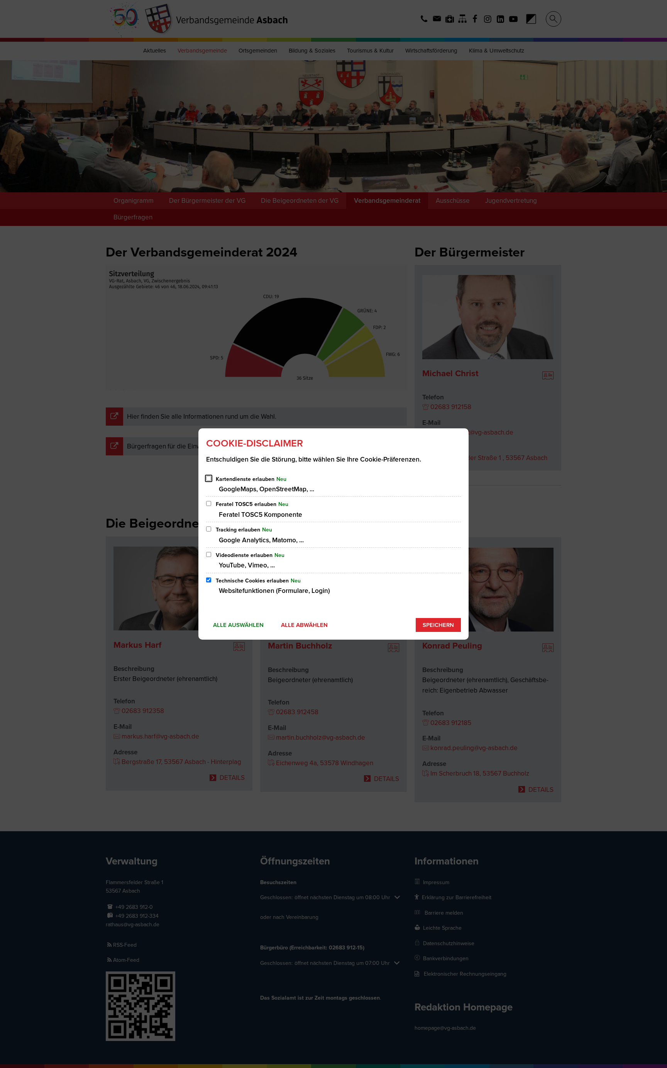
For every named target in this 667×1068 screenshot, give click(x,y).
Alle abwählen (304, 624)
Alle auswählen (238, 624)
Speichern (438, 624)
